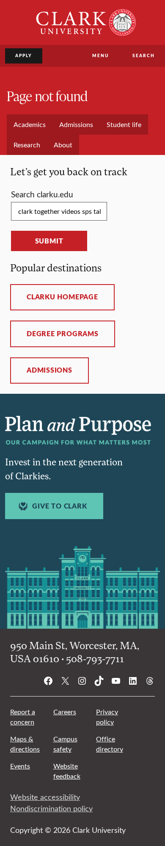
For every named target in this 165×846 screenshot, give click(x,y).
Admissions (49, 370)
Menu (100, 55)
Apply (23, 55)
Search (143, 55)
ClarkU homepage (62, 296)
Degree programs (63, 333)
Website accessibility (45, 797)
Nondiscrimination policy (51, 808)
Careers (64, 711)
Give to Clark (59, 506)
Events (20, 765)
